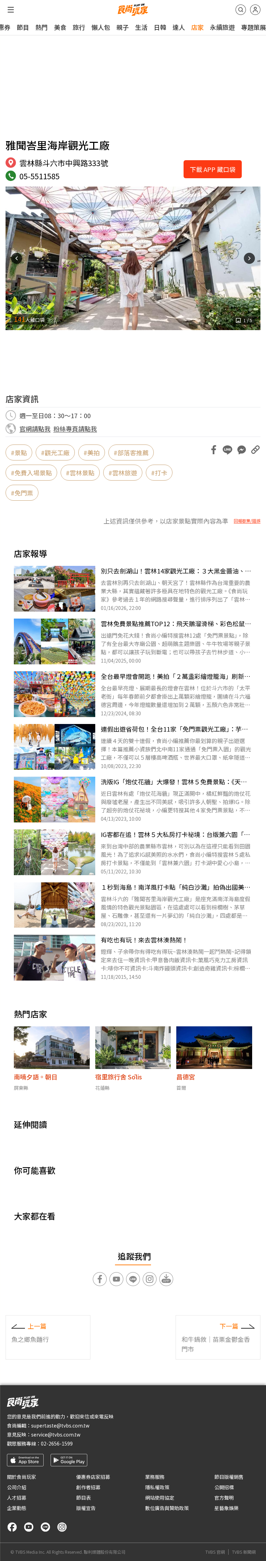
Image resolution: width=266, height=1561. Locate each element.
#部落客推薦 (131, 452)
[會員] (255, 10)
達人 (178, 27)
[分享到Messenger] (241, 450)
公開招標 (224, 1487)
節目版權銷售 (228, 1476)
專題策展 (253, 27)
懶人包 (100, 27)
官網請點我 (35, 428)
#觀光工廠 (55, 452)
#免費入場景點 (31, 472)
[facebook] (12, 1527)
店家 (197, 27)
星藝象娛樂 (226, 1507)
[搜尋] (241, 10)
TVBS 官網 (215, 1552)
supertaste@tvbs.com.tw (60, 1425)
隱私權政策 (157, 1487)
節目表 (83, 1497)
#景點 (19, 452)
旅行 (79, 27)
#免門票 (22, 492)
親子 (122, 27)
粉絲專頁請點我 (75, 428)
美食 (60, 27)
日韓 (160, 27)
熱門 (41, 27)
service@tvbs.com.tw (55, 1434)
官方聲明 (224, 1497)
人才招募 (16, 1497)
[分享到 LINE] (227, 450)
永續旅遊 (222, 27)
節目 (23, 27)
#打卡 (159, 472)
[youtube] (29, 1527)
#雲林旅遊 (122, 472)
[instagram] (62, 1527)
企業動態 (16, 1507)
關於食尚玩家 (21, 1476)
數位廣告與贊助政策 (167, 1507)
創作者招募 (88, 1487)
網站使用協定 (159, 1497)
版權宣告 (86, 1507)
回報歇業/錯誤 (247, 521)
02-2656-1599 (57, 1443)
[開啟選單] (11, 10)
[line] (45, 1527)
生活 (141, 27)
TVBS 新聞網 (244, 1552)
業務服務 (155, 1476)
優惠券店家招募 (93, 1476)
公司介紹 (16, 1487)
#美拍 (91, 452)
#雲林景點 (80, 472)
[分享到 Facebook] (214, 450)
